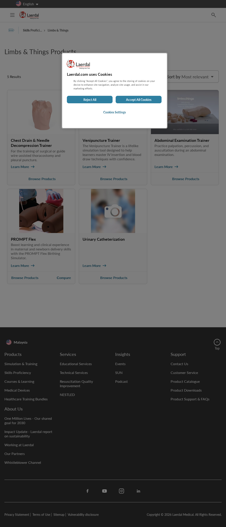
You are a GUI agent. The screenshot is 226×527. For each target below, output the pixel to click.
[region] (115, 91)
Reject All (89, 99)
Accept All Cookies (138, 99)
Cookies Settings (114, 112)
